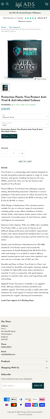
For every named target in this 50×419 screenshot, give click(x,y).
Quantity (4, 148)
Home (3, 27)
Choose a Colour (9, 136)
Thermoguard (14, 27)
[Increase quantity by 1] (22, 153)
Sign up (38, 386)
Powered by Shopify (25, 414)
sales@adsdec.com (8, 354)
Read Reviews (35, 21)
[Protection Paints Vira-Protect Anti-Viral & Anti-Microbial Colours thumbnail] (5, 87)
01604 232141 (6, 347)
